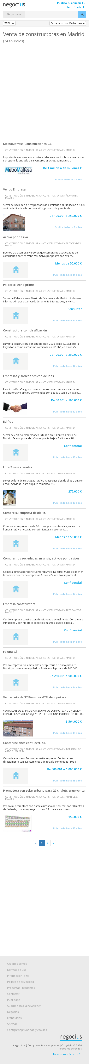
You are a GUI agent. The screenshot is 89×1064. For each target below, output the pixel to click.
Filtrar (10, 23)
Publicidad (13, 999)
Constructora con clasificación (25, 330)
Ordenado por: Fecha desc (67, 23)
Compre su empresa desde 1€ (24, 513)
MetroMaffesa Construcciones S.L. (27, 144)
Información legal (18, 975)
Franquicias (14, 1017)
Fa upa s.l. (10, 652)
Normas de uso (16, 969)
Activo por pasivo (15, 237)
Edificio (8, 421)
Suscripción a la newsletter (24, 1005)
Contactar (13, 993)
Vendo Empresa (14, 189)
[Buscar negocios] (82, 14)
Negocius (46, 1037)
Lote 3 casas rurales (17, 467)
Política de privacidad (20, 981)
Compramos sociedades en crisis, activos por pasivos (41, 558)
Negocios (13, 14)
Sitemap (12, 1023)
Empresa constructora (19, 604)
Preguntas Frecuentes (21, 987)
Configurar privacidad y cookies (27, 1029)
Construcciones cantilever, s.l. (24, 743)
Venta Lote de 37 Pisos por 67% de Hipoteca (34, 697)
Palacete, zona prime (18, 285)
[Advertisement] (44, 91)
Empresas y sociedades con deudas (28, 376)
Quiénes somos (17, 963)
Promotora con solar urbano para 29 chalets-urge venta (44, 790)
